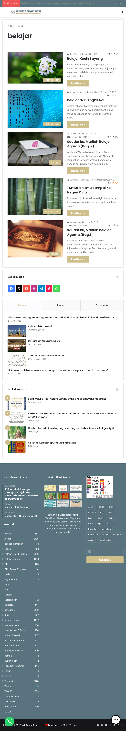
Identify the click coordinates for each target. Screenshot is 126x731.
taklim (91, 540)
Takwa (7, 671)
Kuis (6, 615)
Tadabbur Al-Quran (14, 666)
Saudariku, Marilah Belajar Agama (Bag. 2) (89, 143)
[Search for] (122, 13)
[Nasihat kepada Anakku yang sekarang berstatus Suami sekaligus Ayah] (17, 432)
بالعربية (7, 711)
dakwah (92, 512)
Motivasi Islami (12, 625)
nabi (110, 518)
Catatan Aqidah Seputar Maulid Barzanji (41, 3)
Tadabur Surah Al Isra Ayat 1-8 (46, 355)
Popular (22, 305)
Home (13, 26)
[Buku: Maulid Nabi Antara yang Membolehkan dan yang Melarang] (17, 403)
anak (111, 507)
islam (90, 518)
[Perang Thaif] (50, 488)
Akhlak (7, 533)
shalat (105, 534)
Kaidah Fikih (10, 599)
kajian (100, 518)
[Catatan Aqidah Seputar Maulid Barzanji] (17, 447)
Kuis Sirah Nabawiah (40, 326)
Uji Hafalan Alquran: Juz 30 (44, 341)
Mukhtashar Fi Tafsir (15, 630)
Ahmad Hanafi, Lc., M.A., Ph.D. (83, 92)
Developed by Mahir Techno (62, 725)
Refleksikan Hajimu (14, 650)
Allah (90, 507)
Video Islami (10, 706)
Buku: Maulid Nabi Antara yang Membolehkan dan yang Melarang (67, 399)
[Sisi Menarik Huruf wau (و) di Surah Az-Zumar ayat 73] (76, 496)
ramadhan (106, 529)
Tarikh (7, 686)
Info (6, 589)
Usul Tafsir (10, 701)
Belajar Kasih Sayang (85, 58)
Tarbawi (8, 681)
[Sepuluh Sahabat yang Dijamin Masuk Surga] (50, 503)
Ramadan (92, 529)
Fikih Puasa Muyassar (15, 569)
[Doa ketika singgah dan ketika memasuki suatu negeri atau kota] (63, 503)
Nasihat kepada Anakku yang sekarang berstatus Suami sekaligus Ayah (71, 428)
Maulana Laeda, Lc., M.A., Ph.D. (84, 133)
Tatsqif (8, 691)
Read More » (78, 83)
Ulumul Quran (11, 696)
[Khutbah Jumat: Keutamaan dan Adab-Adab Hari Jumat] (76, 503)
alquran (100, 507)
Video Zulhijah (105, 540)
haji (102, 512)
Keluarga (9, 605)
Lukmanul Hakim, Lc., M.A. (82, 180)
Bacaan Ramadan (13, 543)
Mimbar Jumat (12, 620)
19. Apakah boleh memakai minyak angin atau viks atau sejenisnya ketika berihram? (58, 370)
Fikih (6, 564)
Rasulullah (93, 534)
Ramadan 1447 (12, 645)
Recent (61, 305)
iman (110, 512)
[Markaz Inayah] (25, 12)
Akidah (7, 538)
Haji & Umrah (11, 579)
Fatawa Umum (12, 559)
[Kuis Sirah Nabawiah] (17, 331)
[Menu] (4, 13)
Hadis (7, 574)
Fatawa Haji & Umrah (15, 554)
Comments (102, 305)
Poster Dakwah (12, 635)
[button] (9, 721)
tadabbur (117, 534)
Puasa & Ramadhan (14, 640)
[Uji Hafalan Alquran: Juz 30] (17, 345)
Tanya (7, 676)
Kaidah (8, 594)
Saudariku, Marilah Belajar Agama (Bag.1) (89, 232)
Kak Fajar (74, 54)
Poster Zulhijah (95, 523)
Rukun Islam (10, 660)
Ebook (7, 549)
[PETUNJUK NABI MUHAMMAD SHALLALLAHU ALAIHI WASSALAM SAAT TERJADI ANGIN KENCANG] (17, 418)
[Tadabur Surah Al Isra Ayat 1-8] (17, 360)
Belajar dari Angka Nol (85, 100)
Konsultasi (9, 610)
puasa (109, 523)
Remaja (8, 655)
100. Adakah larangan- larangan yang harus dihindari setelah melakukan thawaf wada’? (61, 317)
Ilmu (6, 584)
